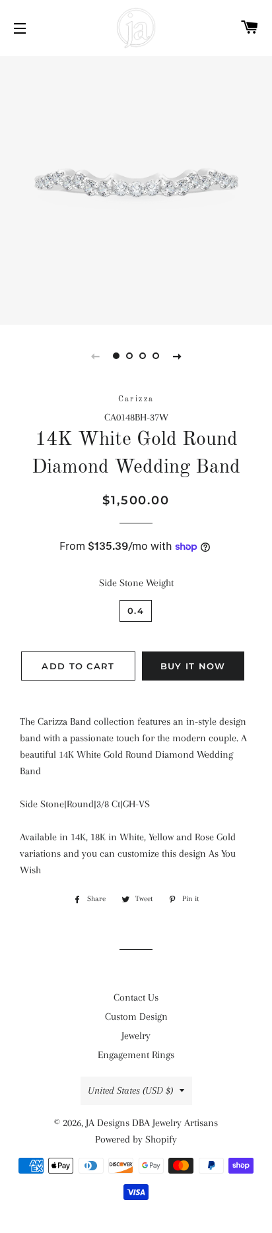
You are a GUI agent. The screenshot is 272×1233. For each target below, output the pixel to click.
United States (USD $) (130, 1090)
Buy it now (193, 666)
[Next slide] (176, 355)
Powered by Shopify (136, 1139)
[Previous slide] (95, 355)
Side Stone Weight (136, 583)
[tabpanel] (136, 189)
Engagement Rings (136, 1055)
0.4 (135, 610)
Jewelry (136, 1036)
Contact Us (136, 997)
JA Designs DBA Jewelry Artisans (152, 1123)
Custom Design (136, 1016)
